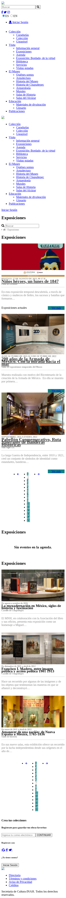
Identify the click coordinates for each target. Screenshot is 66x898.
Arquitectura (23, 78)
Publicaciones (17, 111)
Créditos (14, 885)
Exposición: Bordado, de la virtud (35, 58)
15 (28, 520)
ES (7, 15)
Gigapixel (21, 41)
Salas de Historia (26, 94)
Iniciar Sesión (20, 22)
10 (28, 503)
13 (28, 513)
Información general (27, 48)
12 (28, 510)
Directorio (15, 875)
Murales (20, 91)
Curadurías (22, 34)
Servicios (21, 64)
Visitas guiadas (24, 68)
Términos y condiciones (22, 878)
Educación (15, 101)
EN (15, 15)
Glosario (21, 107)
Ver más (56, 307)
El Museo (14, 71)
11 (28, 507)
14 (28, 517)
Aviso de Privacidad (20, 881)
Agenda (20, 54)
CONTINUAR (44, 835)
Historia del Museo (27, 81)
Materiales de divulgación (31, 104)
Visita (12, 44)
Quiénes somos (25, 74)
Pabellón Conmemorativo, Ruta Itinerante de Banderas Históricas (31, 442)
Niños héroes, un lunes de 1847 (30, 281)
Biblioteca (22, 61)
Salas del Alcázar (26, 97)
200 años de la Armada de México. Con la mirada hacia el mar (30, 361)
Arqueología (23, 88)
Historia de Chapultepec (30, 84)
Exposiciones (24, 51)
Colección (15, 31)
